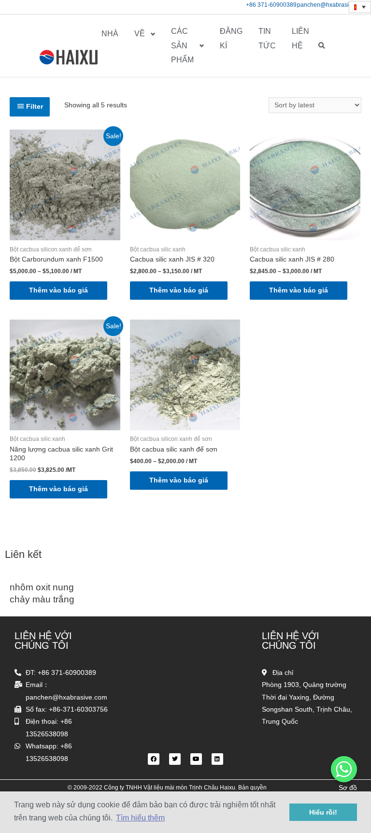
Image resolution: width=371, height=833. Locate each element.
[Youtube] (196, 759)
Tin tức (267, 38)
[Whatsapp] (344, 769)
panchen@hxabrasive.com (332, 4)
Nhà (109, 33)
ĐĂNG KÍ (231, 38)
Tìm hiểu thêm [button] (140, 818)
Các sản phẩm (182, 45)
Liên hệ (300, 38)
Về (139, 33)
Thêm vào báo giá (58, 290)
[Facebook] (153, 759)
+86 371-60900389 (271, 4)
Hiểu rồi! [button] (323, 812)
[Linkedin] (217, 759)
